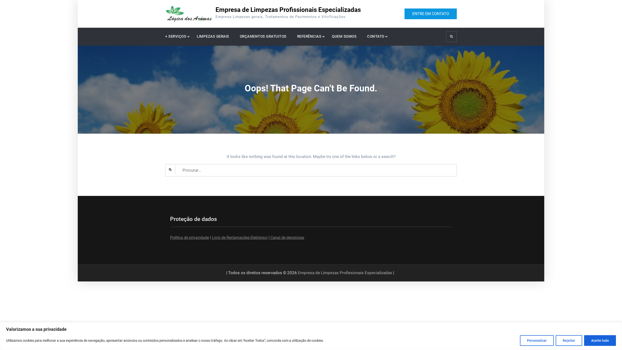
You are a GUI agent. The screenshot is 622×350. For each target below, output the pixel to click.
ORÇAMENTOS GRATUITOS (263, 36)
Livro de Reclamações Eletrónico (240, 237)
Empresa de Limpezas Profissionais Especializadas (288, 9)
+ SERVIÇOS (175, 36)
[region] (311, 336)
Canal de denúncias (286, 237)
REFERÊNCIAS (309, 36)
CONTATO (375, 36)
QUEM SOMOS (344, 36)
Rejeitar (569, 340)
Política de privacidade (189, 237)
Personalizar (537, 340)
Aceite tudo (600, 340)
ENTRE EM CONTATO (430, 13)
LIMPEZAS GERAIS (213, 36)
